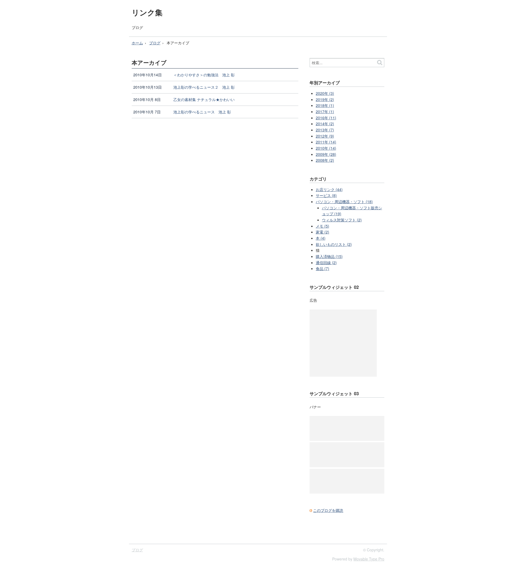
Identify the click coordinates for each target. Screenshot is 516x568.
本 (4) (320, 238)
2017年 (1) (325, 111)
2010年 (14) (326, 148)
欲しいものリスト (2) (334, 244)
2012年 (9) (325, 136)
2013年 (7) (325, 129)
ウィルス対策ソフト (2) (342, 219)
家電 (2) (322, 232)
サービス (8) (326, 195)
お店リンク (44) (329, 189)
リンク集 (147, 12)
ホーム (137, 42)
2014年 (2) (325, 123)
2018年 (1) (325, 105)
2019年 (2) (325, 99)
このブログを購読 (328, 510)
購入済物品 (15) (329, 256)
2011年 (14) (326, 142)
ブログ (137, 27)
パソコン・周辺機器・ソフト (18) (344, 201)
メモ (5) (322, 226)
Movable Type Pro (368, 559)
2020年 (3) (325, 93)
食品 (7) (322, 268)
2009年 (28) (326, 154)
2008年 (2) (325, 160)
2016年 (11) (326, 117)
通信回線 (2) (326, 262)
